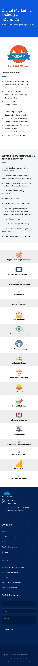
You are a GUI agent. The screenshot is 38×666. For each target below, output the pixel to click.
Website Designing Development (14, 567)
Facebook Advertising (9, 587)
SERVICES (26, 10)
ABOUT (15, 10)
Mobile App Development (11, 572)
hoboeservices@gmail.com (17, 510)
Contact (4, 542)
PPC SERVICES (8, 15)
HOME (5, 10)
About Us (5, 537)
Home (4, 532)
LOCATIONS (7, 24)
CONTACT (30, 24)
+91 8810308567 (13, 507)
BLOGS (19, 24)
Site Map (5, 552)
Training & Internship (9, 547)
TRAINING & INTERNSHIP (12, 19)
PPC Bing (5, 577)
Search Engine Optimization (11, 582)
